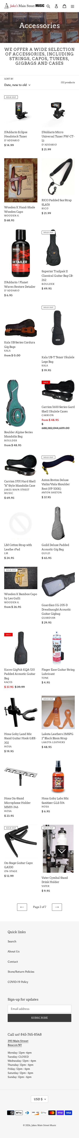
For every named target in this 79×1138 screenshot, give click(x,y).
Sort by (8, 78)
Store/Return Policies (21, 971)
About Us (14, 951)
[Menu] (72, 6)
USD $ (38, 1099)
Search (12, 941)
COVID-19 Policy (18, 982)
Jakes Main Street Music (43, 1125)
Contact (13, 961)
